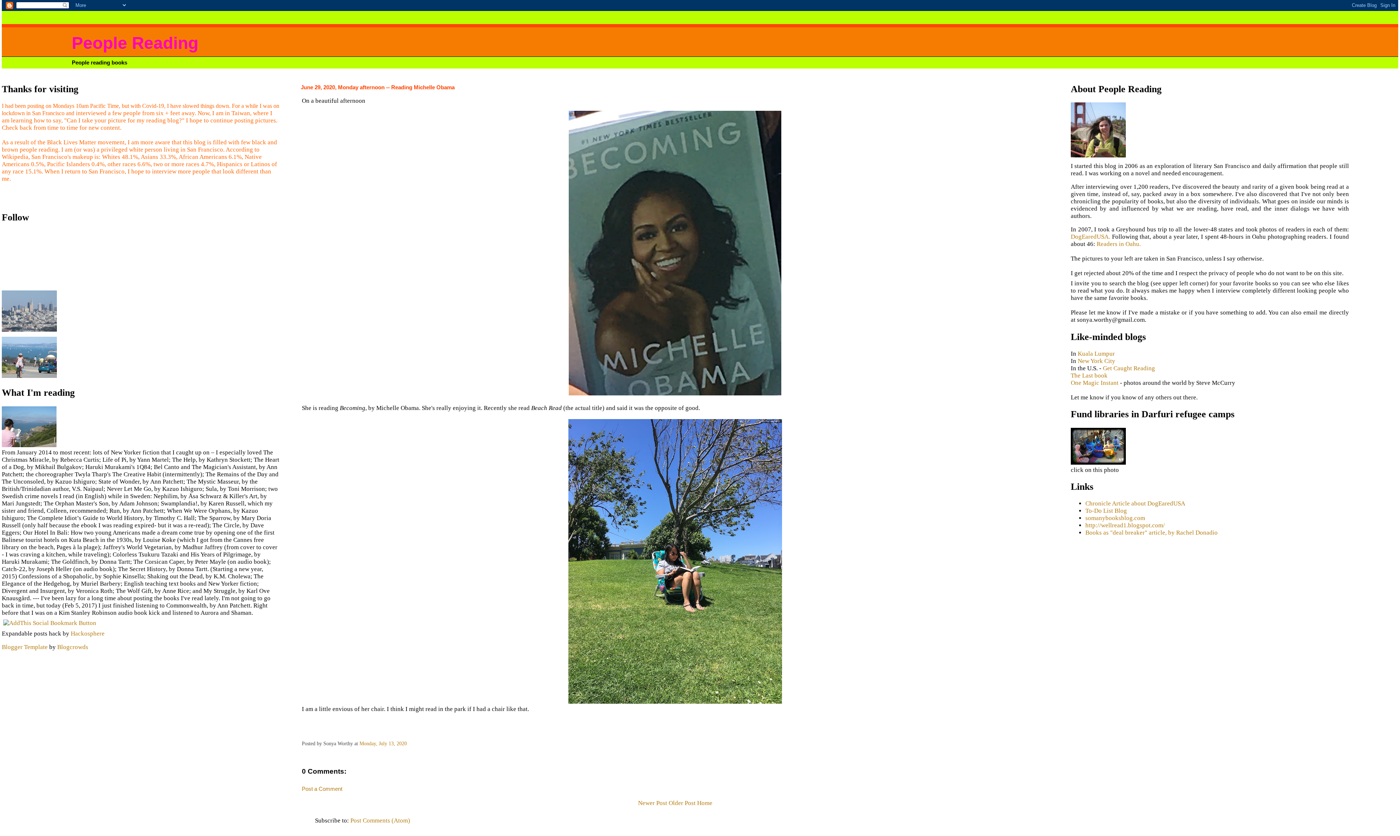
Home (704, 803)
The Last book (1089, 375)
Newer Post (652, 803)
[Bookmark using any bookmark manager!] (49, 623)
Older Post (682, 803)
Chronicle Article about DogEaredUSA (1135, 503)
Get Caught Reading (1129, 368)
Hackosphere (88, 633)
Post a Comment (322, 789)
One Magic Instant (1095, 382)
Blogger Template (25, 647)
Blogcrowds (72, 647)
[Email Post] (409, 743)
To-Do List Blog (1106, 510)
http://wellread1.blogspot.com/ (1125, 525)
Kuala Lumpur (1096, 353)
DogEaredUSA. (1090, 236)
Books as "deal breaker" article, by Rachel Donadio (1151, 532)
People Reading (135, 43)
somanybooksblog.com (1115, 518)
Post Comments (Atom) (380, 820)
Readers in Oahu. (1119, 244)
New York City (1096, 361)
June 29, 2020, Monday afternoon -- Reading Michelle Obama (378, 87)
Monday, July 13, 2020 (383, 743)
